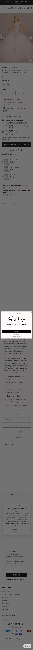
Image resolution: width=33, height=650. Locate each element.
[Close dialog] (31, 312)
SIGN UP (16, 331)
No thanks (16, 334)
